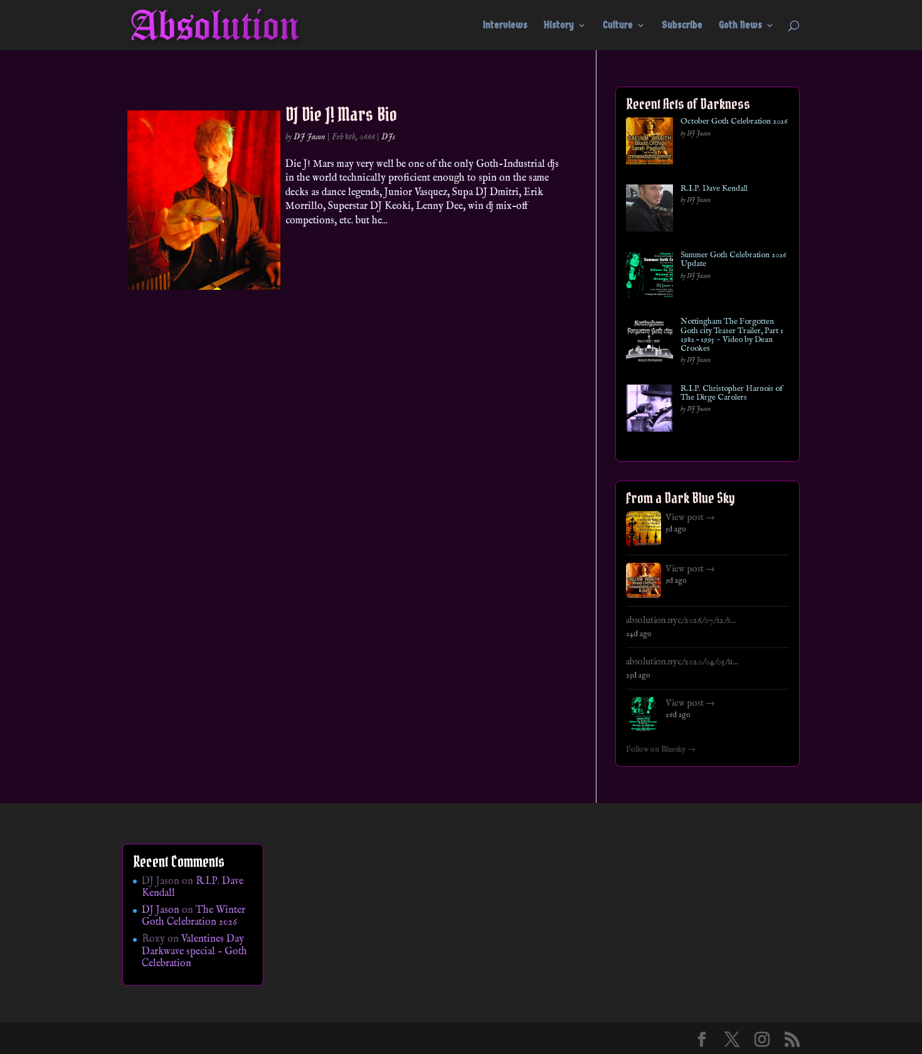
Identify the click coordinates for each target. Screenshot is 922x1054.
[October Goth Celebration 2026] (649, 143)
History (559, 26)
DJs (388, 136)
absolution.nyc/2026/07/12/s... (681, 620)
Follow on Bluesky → (661, 750)
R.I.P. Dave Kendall (714, 188)
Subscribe (682, 26)
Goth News (740, 26)
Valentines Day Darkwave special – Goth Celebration (194, 951)
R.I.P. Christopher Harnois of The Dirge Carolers (732, 394)
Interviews (505, 26)
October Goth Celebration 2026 (734, 121)
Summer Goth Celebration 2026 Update (733, 260)
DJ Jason (310, 136)
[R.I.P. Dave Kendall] (649, 210)
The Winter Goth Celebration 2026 (193, 916)
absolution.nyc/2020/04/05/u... (682, 662)
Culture (618, 26)
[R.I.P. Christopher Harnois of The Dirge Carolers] (649, 411)
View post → (690, 517)
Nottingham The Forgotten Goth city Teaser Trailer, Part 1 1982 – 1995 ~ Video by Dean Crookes (732, 335)
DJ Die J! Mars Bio (341, 114)
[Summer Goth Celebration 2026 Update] (649, 277)
